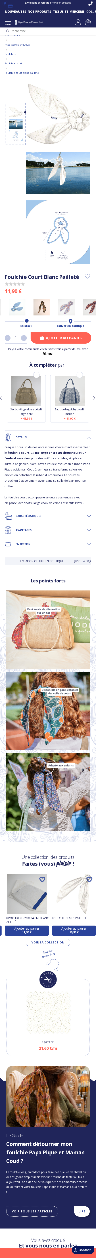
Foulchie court (13, 63)
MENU (8, 24)
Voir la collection (47, 942)
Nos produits (12, 35)
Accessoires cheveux (17, 44)
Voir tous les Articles (32, 1211)
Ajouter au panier (64, 337)
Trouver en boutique (69, 326)
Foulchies (10, 54)
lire (82, 1211)
